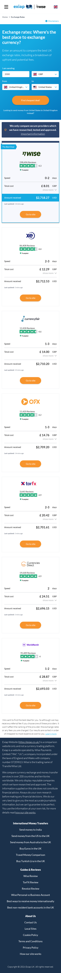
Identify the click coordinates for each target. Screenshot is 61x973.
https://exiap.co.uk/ (29, 742)
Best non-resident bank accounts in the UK (30, 907)
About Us (30, 916)
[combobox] (45, 74)
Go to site (30, 214)
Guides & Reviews (30, 869)
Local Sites (30, 928)
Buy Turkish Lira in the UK (30, 861)
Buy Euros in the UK (30, 848)
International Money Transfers (30, 823)
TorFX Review (30, 882)
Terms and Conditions (30, 941)
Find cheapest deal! (30, 100)
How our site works (30, 953)
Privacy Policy (30, 947)
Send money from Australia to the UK (30, 842)
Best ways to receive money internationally (30, 901)
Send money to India (30, 829)
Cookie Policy (30, 935)
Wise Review (30, 876)
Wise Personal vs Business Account (30, 894)
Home (5, 17)
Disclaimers (53, 21)
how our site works (25, 812)
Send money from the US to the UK (30, 835)
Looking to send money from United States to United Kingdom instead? (30, 111)
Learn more (50, 733)
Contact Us (30, 922)
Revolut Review (30, 888)
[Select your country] (56, 7)
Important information (33, 133)
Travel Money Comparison (30, 854)
